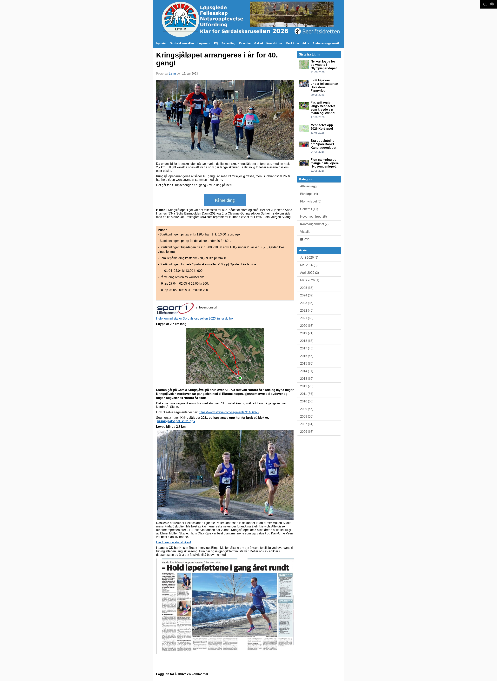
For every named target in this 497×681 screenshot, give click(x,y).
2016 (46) (306, 356)
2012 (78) (306, 386)
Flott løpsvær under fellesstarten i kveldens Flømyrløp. (324, 85)
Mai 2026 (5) (308, 265)
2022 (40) (306, 310)
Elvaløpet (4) (309, 193)
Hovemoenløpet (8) (313, 216)
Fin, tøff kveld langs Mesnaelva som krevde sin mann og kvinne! (323, 108)
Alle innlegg (308, 186)
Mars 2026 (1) (309, 280)
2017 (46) (306, 348)
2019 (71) (306, 333)
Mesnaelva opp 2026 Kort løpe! (322, 126)
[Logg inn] (491, 4)
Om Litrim (292, 43)
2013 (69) (306, 378)
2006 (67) (306, 431)
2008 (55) (306, 416)
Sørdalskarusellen (182, 43)
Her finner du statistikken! (173, 542)
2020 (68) (306, 325)
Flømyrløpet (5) (310, 201)
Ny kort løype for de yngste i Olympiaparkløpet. (324, 65)
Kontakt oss (274, 43)
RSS (306, 239)
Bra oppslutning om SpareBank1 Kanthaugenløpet (323, 144)
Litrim (172, 73)
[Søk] (484, 4)
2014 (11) (306, 371)
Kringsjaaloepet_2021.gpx (176, 421)
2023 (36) (306, 303)
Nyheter (161, 43)
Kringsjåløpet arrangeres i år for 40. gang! (217, 59)
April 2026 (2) (309, 272)
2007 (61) (306, 424)
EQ (216, 43)
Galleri (258, 43)
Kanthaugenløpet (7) (314, 224)
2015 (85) (306, 363)
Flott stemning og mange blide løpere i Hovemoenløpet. (325, 163)
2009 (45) (306, 409)
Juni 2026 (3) (309, 257)
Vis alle (305, 231)
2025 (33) (306, 287)
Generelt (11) (309, 209)
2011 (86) (306, 393)
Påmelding (228, 43)
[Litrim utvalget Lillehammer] (248, 19)
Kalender (245, 43)
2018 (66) (306, 340)
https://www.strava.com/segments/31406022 (229, 412)
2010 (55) (306, 401)
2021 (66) (306, 318)
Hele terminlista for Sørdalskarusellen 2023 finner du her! (195, 318)
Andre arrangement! (326, 43)
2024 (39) (306, 295)
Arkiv (305, 43)
